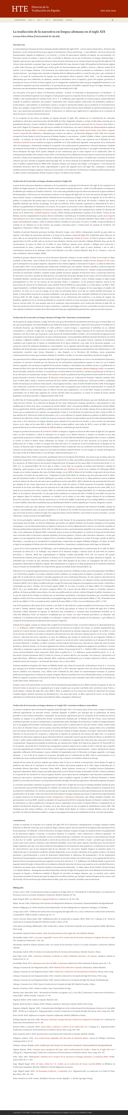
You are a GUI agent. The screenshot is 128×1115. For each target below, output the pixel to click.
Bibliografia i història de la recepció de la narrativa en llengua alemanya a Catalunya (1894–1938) (71, 1057)
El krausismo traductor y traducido (51, 1071)
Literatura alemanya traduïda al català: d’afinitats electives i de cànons (65, 956)
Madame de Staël (75, 469)
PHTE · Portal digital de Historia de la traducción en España (47, 1113)
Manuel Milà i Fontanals (35, 130)
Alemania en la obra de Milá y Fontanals (50, 963)
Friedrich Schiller (50, 431)
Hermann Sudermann (75, 797)
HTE (39, 20)
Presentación (20, 20)
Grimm (69, 615)
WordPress (83, 1113)
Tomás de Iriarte (81, 238)
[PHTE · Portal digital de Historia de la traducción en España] (64, 9)
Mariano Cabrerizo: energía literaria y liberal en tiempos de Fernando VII (72, 1020)
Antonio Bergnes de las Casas (102, 261)
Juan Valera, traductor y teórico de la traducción (63, 1027)
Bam (90, 1113)
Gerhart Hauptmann (54, 797)
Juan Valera (102, 130)
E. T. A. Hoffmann (20, 628)
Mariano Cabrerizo (59, 378)
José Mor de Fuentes (94, 124)
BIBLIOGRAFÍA (58, 20)
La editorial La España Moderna (43, 899)
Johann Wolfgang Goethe (93, 369)
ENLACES (69, 20)
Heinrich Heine (19, 688)
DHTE (30, 20)
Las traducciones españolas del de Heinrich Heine (61, 1038)
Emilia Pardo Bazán (87, 130)
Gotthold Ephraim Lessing (45, 213)
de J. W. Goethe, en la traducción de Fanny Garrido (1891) (68, 1064)
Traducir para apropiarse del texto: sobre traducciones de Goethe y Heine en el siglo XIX (71, 1050)
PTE (47, 20)
